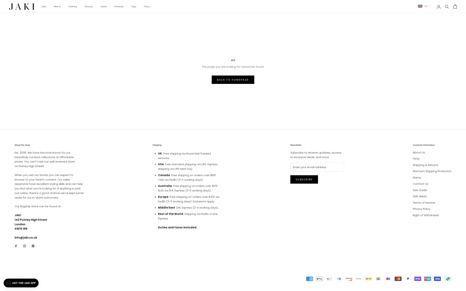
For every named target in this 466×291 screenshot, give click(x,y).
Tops (133, 6)
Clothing (72, 6)
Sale (44, 6)
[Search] (447, 6)
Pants (147, 6)
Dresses (89, 6)
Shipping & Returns (425, 165)
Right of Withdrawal (426, 215)
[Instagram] (24, 246)
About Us (419, 152)
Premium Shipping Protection (432, 171)
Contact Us (420, 184)
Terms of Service (424, 203)
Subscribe (304, 179)
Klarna (417, 177)
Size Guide (420, 190)
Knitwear (119, 6)
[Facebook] (16, 246)
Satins (103, 6)
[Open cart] (455, 6)
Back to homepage (233, 79)
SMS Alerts (420, 196)
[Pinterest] (33, 246)
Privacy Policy (421, 209)
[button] (21, 283)
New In (57, 6)
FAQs (416, 159)
